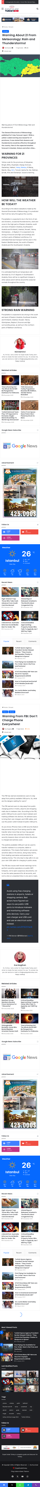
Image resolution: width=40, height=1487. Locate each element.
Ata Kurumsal (34, 1465)
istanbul (24, 1410)
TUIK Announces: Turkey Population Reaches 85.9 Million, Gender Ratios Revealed (28, 391)
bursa (16, 1406)
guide (17, 1410)
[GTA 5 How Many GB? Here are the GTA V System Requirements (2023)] (7, 674)
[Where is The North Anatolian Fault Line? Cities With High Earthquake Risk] (20, 1374)
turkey (19, 1413)
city (31, 1406)
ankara (5, 1403)
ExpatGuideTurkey (21, 1468)
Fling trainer (15, 1471)
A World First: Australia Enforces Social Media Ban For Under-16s (10, 625)
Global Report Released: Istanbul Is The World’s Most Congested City (29, 602)
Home (5, 27)
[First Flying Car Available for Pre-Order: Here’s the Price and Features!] (7, 664)
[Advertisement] (20, 100)
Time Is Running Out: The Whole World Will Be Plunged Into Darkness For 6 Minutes (10, 390)
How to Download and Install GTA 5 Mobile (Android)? (26, 682)
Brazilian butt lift (7, 1406)
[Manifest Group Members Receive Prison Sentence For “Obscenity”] (32, 1374)
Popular (6, 641)
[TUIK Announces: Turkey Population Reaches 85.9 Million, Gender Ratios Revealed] (29, 380)
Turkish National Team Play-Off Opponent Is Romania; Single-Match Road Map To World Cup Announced (10, 416)
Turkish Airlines (25, 1417)
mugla (4, 1413)
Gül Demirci (8, 48)
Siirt (12, 170)
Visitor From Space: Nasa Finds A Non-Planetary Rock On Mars (28, 415)
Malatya (23, 167)
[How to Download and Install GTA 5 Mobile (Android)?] (7, 684)
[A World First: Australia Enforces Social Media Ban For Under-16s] (10, 616)
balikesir (25, 1403)
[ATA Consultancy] (20, 19)
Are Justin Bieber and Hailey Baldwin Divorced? (25, 691)
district (11, 1410)
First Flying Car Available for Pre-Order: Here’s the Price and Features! (25, 664)
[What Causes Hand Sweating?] (7, 1374)
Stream (11, 27)
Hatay (18, 167)
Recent (18, 641)
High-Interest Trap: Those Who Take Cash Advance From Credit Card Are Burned (10, 602)
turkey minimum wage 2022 (11, 1417)
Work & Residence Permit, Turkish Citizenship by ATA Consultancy (20, 16)
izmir (31, 1410)
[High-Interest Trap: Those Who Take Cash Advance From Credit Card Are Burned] (10, 592)
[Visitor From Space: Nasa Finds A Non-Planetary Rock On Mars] (29, 405)
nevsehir (11, 1413)
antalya (12, 1403)
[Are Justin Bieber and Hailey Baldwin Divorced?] (7, 693)
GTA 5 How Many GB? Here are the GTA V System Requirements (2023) (26, 674)
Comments (32, 641)
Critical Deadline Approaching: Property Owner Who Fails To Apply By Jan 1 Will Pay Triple (29, 627)
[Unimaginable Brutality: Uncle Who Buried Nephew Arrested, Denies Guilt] (20, 1388)
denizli (4, 1410)
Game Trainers (24, 1471)
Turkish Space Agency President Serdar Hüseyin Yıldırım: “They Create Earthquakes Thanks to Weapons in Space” (24, 652)
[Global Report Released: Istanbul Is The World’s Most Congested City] (29, 592)
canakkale (24, 1406)
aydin (18, 1403)
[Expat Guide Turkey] (12, 9)
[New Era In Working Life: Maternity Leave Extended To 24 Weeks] (32, 1388)
